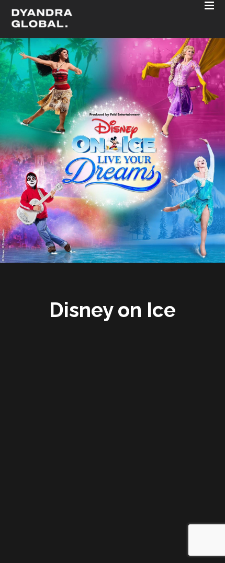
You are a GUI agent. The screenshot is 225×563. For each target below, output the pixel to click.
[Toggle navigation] (82, 2)
